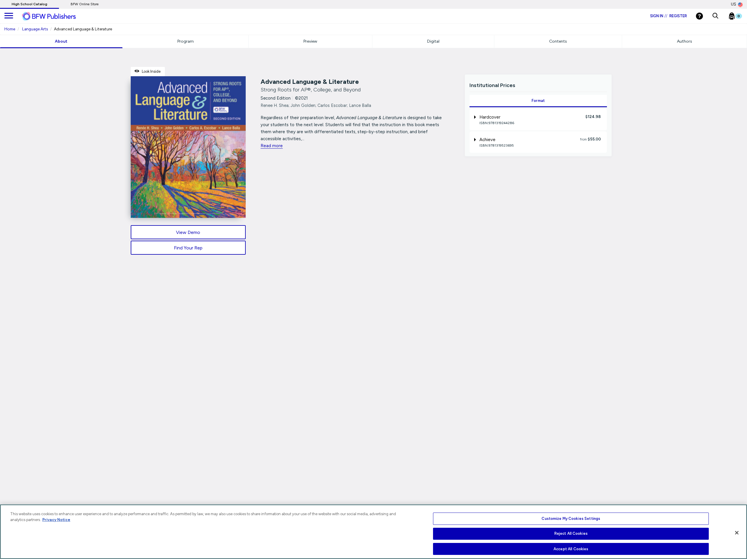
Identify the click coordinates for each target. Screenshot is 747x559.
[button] (715, 16)
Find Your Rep (188, 248)
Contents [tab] (558, 41)
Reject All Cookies (571, 534)
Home (9, 29)
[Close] (736, 532)
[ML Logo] (55, 16)
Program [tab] (185, 41)
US (733, 4)
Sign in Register (668, 16)
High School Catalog (29, 4)
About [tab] (61, 41)
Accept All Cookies (571, 548)
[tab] (538, 119)
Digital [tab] (433, 41)
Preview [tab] (310, 41)
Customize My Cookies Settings (571, 518)
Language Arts (35, 29)
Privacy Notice (56, 520)
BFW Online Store (85, 4)
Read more (272, 145)
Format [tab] (538, 100)
